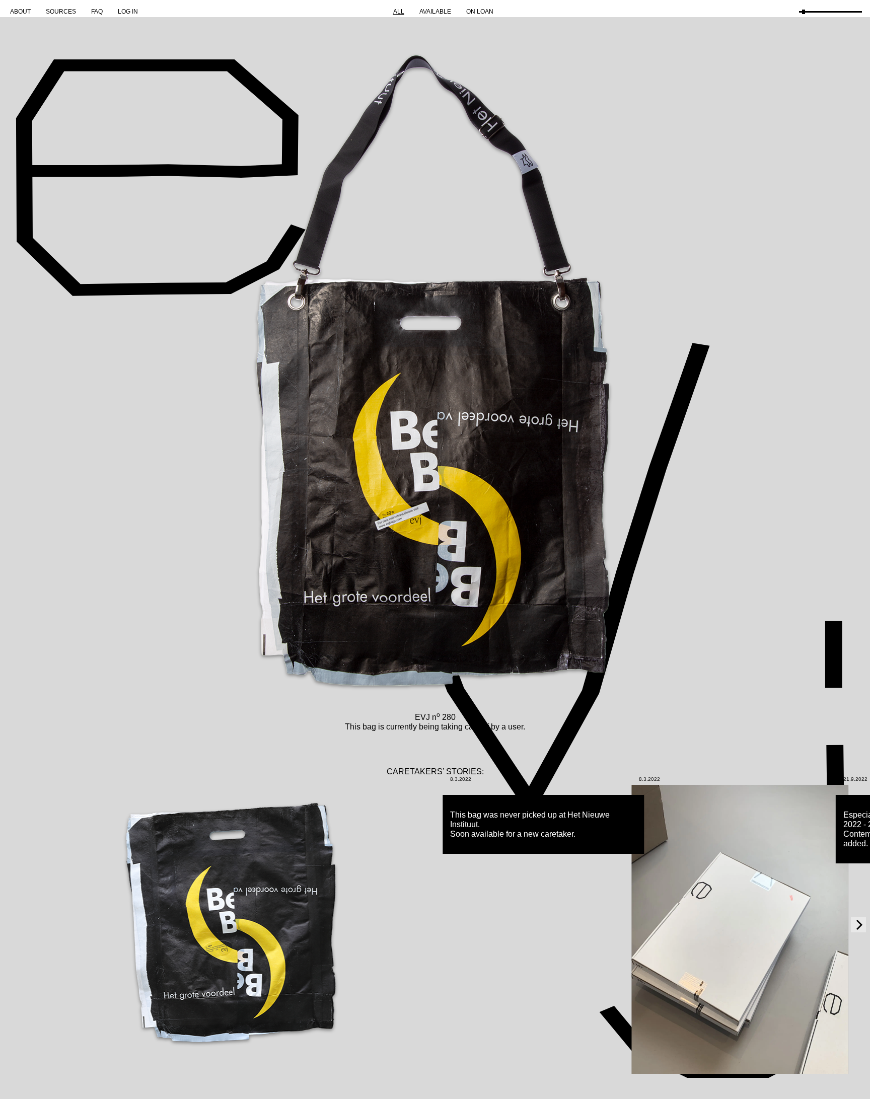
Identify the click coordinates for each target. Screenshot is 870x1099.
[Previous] (11, 924)
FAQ (97, 11)
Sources (61, 11)
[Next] (858, 924)
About (20, 11)
